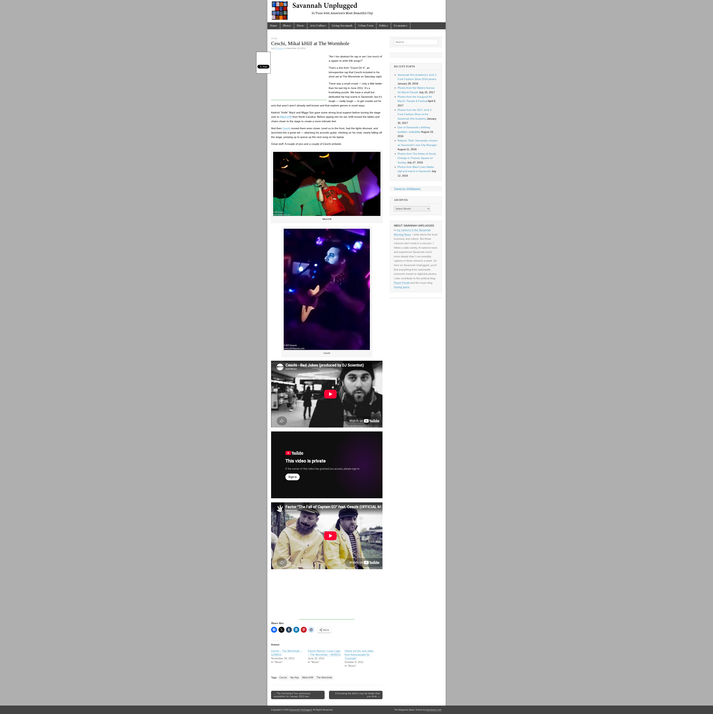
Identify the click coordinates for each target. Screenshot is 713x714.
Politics (383, 25)
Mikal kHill (286, 116)
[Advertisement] (299, 77)
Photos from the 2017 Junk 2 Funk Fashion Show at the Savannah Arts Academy (415, 114)
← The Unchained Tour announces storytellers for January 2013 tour (292, 695)
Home (273, 25)
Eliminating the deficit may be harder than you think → (357, 695)
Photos (287, 25)
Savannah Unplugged (300, 710)
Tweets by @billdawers (407, 188)
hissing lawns (401, 287)
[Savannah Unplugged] (356, 11)
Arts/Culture (318, 25)
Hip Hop (294, 677)
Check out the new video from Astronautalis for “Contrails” (359, 654)
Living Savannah (342, 25)
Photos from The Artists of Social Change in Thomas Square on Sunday (417, 158)
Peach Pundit (401, 282)
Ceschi (286, 128)
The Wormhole (324, 677)
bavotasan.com (433, 710)
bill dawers (279, 48)
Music (300, 25)
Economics (400, 25)
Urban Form (365, 25)
